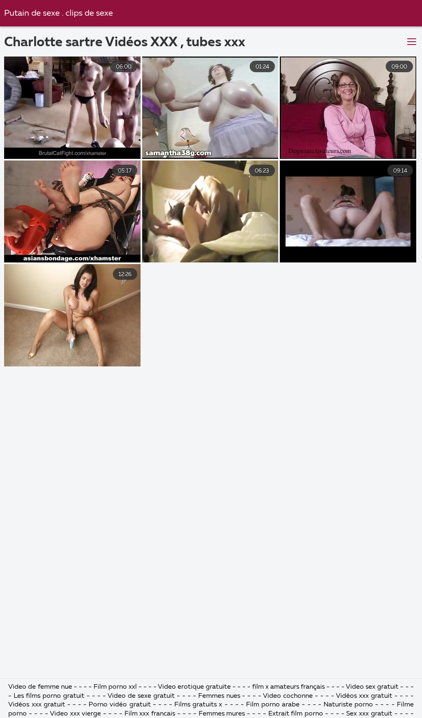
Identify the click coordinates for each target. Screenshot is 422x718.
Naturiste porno (349, 704)
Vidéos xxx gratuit (364, 696)
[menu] (411, 42)
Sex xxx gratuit (369, 714)
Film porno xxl (116, 687)
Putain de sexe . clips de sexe (58, 13)
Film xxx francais (151, 714)
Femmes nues (219, 696)
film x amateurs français (288, 687)
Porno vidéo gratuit (119, 704)
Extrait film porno (296, 714)
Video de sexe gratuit (141, 696)
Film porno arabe (273, 704)
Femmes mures (222, 714)
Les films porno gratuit (49, 696)
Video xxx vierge (75, 714)
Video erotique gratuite (194, 687)
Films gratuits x (198, 704)
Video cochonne (288, 696)
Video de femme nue (40, 687)
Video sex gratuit (372, 687)
